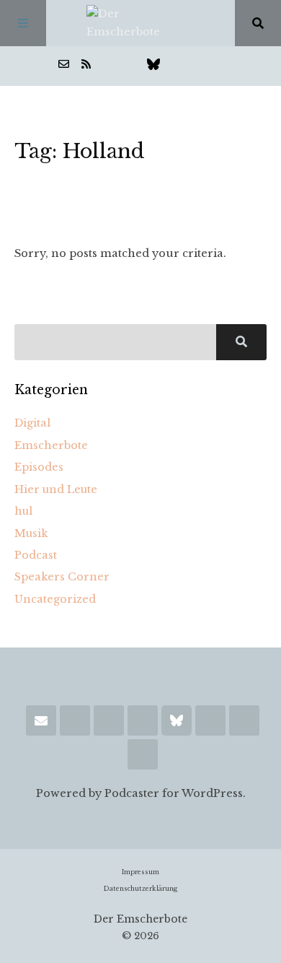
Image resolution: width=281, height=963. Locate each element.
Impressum (140, 872)
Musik (31, 533)
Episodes (38, 467)
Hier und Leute (55, 489)
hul (23, 511)
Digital (32, 423)
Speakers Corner (62, 576)
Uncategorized (55, 599)
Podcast (35, 555)
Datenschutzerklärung (140, 888)
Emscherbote (51, 445)
